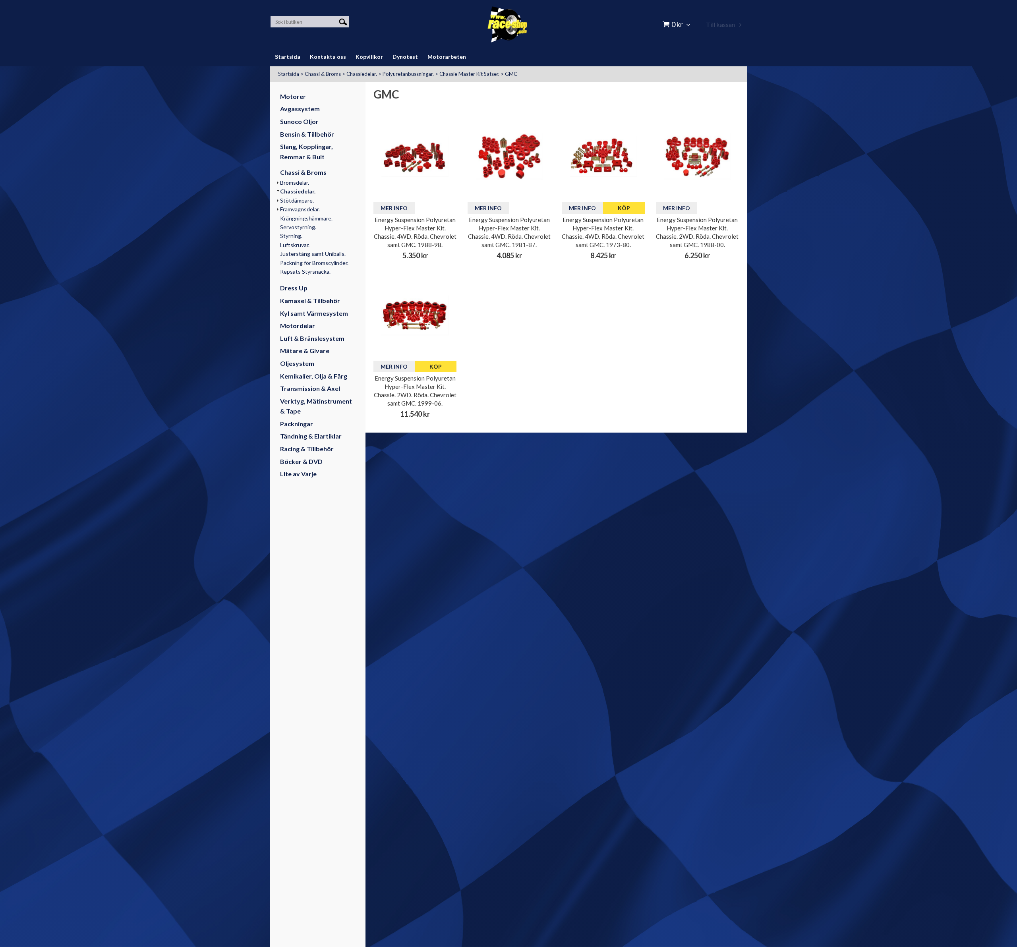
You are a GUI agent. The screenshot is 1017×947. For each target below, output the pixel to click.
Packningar (296, 423)
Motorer (293, 96)
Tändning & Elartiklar (311, 436)
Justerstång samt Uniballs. (313, 253)
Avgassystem (300, 108)
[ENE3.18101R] (415, 156)
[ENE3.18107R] (697, 156)
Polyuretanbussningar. (408, 74)
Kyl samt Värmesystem (314, 313)
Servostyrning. (298, 227)
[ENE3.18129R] (415, 315)
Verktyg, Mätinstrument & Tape (316, 406)
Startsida (288, 74)
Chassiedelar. (361, 74)
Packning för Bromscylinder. (314, 262)
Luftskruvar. (294, 245)
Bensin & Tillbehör (307, 134)
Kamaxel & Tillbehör (310, 300)
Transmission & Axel (310, 388)
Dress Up (293, 288)
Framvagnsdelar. (300, 209)
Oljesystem (297, 363)
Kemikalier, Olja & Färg (313, 376)
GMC (511, 74)
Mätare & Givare (304, 350)
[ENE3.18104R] (603, 156)
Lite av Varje (298, 473)
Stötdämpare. (297, 200)
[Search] (343, 21)
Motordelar (297, 325)
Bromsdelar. (294, 182)
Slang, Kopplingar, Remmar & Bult (306, 151)
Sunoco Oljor (299, 121)
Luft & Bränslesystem (312, 338)
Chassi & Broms (323, 74)
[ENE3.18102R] (509, 156)
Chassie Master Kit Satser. (469, 74)
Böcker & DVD (301, 461)
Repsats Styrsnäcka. (305, 271)
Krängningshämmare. (306, 218)
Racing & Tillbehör (307, 448)
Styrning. (291, 235)
